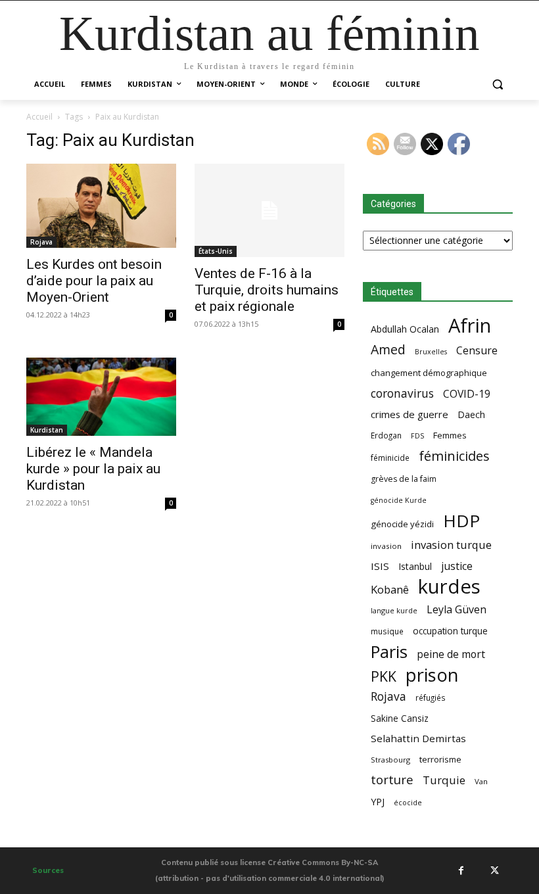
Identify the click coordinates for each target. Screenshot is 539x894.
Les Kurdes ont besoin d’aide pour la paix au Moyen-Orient (94, 280)
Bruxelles (431, 351)
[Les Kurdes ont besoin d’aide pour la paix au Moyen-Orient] (101, 206)
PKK (383, 676)
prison (432, 675)
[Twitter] (494, 870)
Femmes (450, 435)
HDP (461, 521)
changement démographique (429, 373)
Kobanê (390, 589)
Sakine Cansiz (400, 718)
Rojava (41, 242)
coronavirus (402, 393)
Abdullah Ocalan (405, 329)
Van (481, 781)
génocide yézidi (402, 524)
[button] (497, 84)
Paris (389, 652)
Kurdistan (46, 430)
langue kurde (394, 610)
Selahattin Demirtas (418, 738)
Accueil (39, 116)
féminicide (390, 457)
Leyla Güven (456, 610)
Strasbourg (390, 760)
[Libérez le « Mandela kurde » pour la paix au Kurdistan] (101, 397)
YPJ (378, 801)
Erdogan (386, 435)
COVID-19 (466, 394)
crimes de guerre (409, 414)
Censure (477, 351)
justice (457, 566)
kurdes (449, 587)
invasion (386, 546)
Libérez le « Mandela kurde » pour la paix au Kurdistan (93, 468)
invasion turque (451, 545)
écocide (408, 802)
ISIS (380, 566)
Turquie (444, 780)
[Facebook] (461, 870)
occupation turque (450, 630)
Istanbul (415, 566)
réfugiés (430, 697)
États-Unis (216, 251)
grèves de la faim (403, 478)
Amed (388, 349)
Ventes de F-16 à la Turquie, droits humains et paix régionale (267, 290)
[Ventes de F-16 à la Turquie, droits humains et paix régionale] (269, 211)
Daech (471, 414)
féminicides (454, 456)
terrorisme (440, 759)
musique (387, 631)
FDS (417, 435)
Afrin (469, 326)
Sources (48, 870)
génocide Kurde (399, 500)
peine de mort (451, 654)
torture (392, 780)
